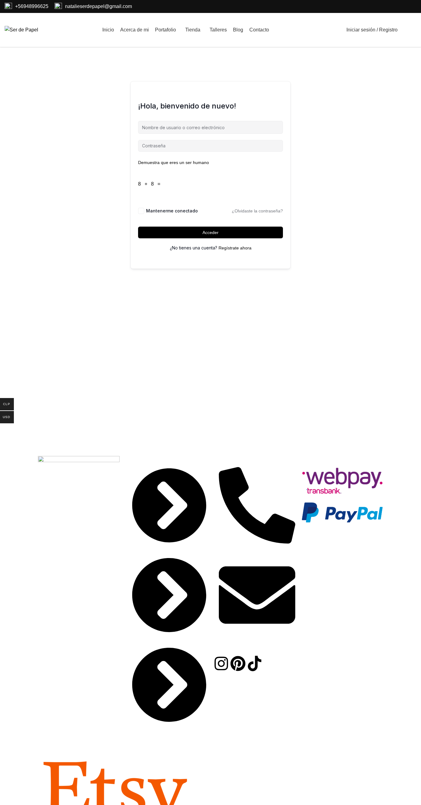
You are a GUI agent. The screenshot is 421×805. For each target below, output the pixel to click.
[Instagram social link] (398, 6)
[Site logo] (21, 29)
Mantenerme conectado (172, 210)
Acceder (210, 232)
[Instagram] (221, 663)
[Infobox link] (26, 6)
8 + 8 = (150, 184)
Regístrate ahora (235, 247)
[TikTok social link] (412, 6)
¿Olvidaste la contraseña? (257, 210)
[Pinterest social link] (405, 6)
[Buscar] (335, 30)
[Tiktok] (254, 663)
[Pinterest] (238, 663)
